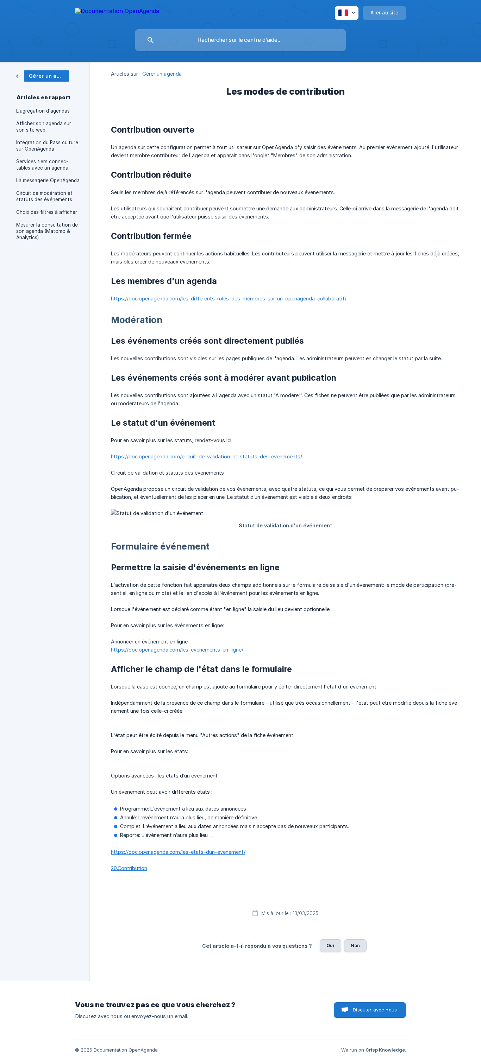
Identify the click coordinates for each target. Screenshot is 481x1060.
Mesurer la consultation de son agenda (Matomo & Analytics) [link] (47, 231)
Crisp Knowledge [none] (385, 1050)
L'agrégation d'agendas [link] (43, 111)
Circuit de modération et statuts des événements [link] (44, 196)
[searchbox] (240, 40)
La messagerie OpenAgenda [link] (48, 180)
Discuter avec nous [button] (375, 1010)
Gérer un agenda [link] (162, 74)
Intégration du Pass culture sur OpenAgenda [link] (47, 146)
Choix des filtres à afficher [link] (46, 212)
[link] (42, 75)
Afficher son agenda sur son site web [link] (43, 127)
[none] (117, 12)
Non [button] (355, 945)
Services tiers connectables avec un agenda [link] (42, 165)
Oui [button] (330, 945)
